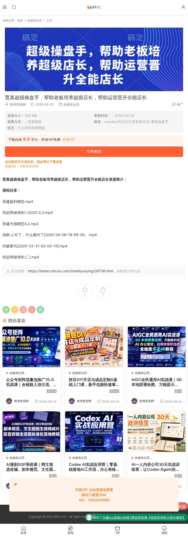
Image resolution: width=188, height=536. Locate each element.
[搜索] (14, 7)
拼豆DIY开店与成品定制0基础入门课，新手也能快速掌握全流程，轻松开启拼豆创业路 (93, 382)
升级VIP (68, 139)
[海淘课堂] (94, 7)
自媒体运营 (71, 104)
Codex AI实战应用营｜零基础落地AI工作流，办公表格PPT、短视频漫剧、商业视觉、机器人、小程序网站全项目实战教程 (93, 467)
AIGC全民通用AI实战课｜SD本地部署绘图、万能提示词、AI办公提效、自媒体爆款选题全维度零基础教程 (156, 382)
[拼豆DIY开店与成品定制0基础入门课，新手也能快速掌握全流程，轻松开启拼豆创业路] (94, 347)
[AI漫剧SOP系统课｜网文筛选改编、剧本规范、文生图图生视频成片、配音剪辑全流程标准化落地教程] (31, 431)
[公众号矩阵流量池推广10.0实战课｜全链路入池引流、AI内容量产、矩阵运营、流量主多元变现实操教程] (31, 347)
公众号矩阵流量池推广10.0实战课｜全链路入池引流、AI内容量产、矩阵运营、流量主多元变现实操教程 (31, 382)
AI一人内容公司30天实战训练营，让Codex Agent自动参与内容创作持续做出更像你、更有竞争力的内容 (155, 467)
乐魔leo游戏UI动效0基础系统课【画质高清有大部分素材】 (144, 517)
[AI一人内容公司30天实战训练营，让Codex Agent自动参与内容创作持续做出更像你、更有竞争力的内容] (157, 431)
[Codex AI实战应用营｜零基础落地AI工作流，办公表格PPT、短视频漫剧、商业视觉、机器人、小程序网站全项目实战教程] (94, 431)
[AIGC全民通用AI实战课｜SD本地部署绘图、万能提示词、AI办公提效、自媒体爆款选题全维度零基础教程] (157, 347)
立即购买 (94, 151)
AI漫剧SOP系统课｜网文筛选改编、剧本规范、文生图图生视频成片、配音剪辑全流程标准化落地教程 (29, 467)
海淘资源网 (18, 104)
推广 (180, 104)
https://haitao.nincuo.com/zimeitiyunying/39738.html (70, 271)
